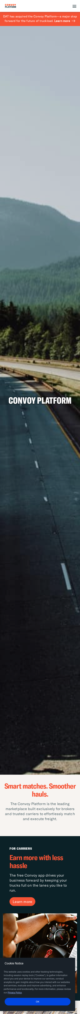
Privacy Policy (15, 992)
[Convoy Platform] (15, 6)
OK (37, 1001)
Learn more (62, 21)
